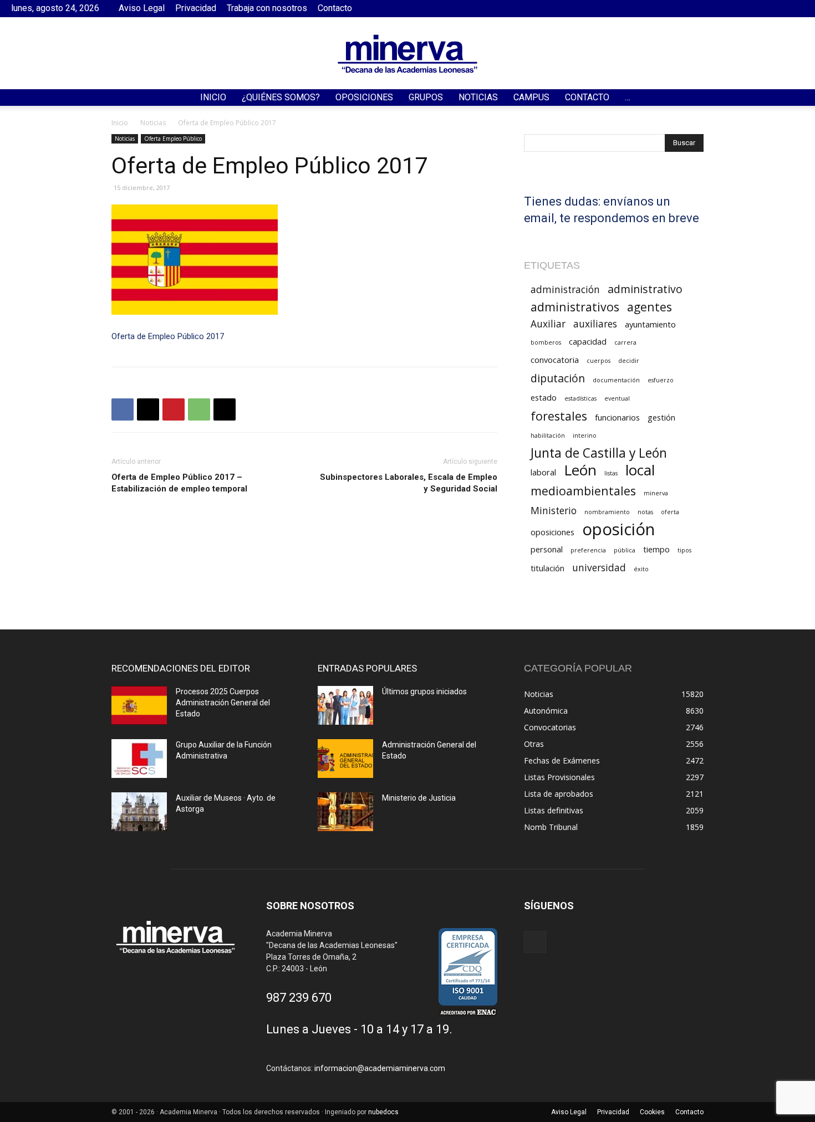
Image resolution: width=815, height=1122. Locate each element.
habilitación (548, 435)
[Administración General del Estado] (345, 758)
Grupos (426, 97)
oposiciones (552, 531)
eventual (617, 398)
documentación (616, 380)
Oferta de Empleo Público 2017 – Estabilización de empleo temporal (179, 483)
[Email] (224, 409)
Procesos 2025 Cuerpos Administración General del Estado (223, 702)
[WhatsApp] (199, 409)
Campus (531, 97)
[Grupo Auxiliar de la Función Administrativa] (139, 758)
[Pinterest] (173, 409)
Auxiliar (548, 324)
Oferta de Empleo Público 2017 (167, 336)
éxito (641, 569)
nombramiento (607, 512)
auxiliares (595, 324)
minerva (656, 493)
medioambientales (583, 490)
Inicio (213, 97)
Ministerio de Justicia (419, 797)
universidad (599, 567)
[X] (148, 409)
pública (624, 550)
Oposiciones (364, 97)
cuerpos (598, 361)
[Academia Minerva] (407, 54)
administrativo (645, 289)
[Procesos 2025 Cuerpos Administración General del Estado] (139, 705)
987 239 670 (299, 998)
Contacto (335, 8)
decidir (628, 361)
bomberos (546, 342)
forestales (559, 416)
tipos (684, 550)
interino (585, 435)
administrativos (575, 306)
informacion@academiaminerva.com (379, 1068)
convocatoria (555, 359)
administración (565, 289)
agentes (649, 306)
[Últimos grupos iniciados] (345, 705)
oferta (670, 512)
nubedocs (383, 1112)
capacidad (588, 341)
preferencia (588, 550)
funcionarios (617, 417)
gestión (661, 417)
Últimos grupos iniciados (424, 691)
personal (547, 549)
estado (544, 397)
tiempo (656, 549)
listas (611, 473)
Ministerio (554, 510)
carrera (625, 342)
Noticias (478, 97)
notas (645, 512)
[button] (801, 98)
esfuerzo (661, 380)
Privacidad (195, 8)
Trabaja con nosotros (267, 8)
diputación (558, 378)
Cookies (652, 1112)
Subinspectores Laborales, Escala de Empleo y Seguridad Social (408, 483)
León (580, 470)
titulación (547, 567)
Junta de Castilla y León (599, 453)
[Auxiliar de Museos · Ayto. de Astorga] (139, 811)
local (640, 470)
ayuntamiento (650, 324)
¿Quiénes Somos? (281, 97)
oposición (618, 529)
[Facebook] (795, 8)
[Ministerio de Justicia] (345, 811)
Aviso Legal (142, 8)
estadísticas (580, 398)
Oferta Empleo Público (173, 138)
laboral (543, 472)
